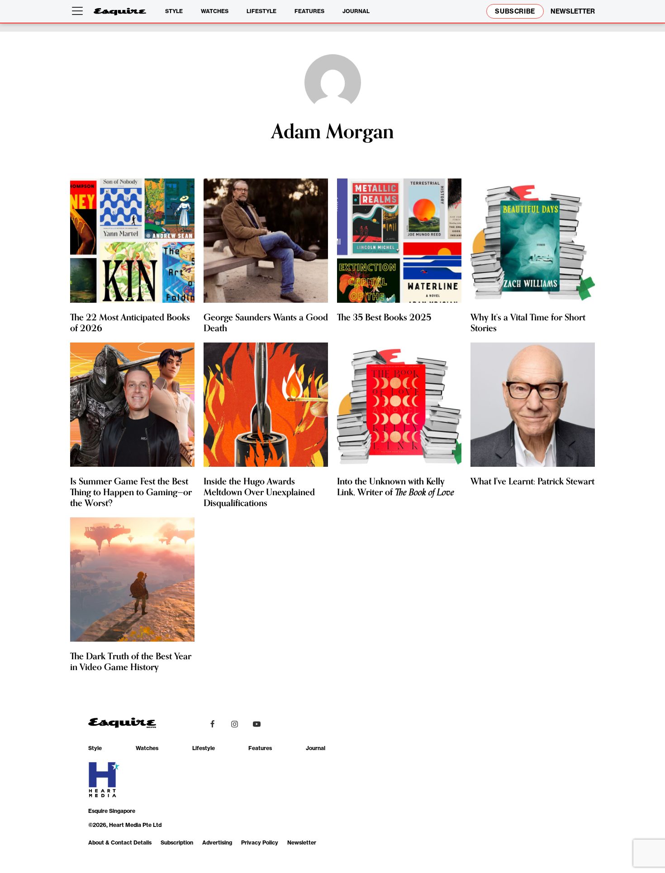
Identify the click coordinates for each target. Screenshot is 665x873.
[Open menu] (79, 11)
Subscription (177, 842)
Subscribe (515, 11)
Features (309, 11)
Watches (214, 11)
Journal (356, 11)
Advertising (217, 842)
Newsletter (301, 842)
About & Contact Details (120, 842)
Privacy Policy (259, 842)
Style (174, 11)
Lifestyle (261, 11)
